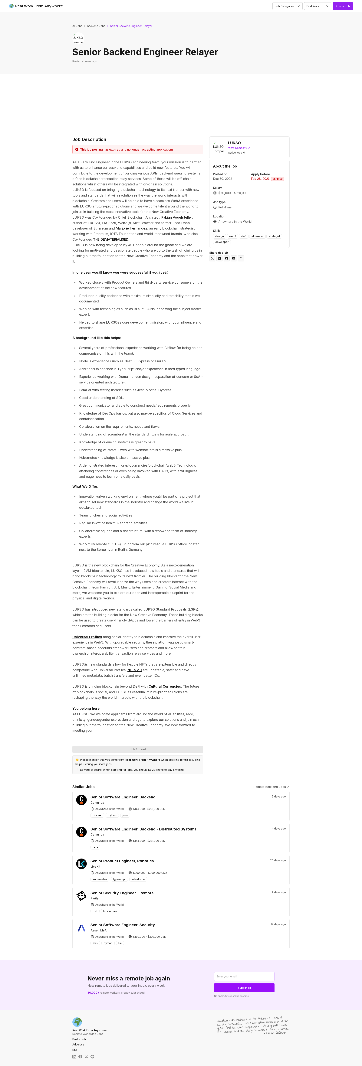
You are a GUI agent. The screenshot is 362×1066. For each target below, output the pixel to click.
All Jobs (77, 26)
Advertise (78, 1044)
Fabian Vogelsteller (176, 217)
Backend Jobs (96, 26)
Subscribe (244, 987)
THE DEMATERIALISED (110, 239)
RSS (74, 1049)
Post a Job (343, 6)
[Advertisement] (181, 102)
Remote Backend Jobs (269, 787)
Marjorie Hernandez (131, 228)
